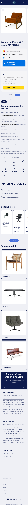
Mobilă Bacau (9, 404)
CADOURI (17, 413)
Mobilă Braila (10, 402)
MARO (4, 101)
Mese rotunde (9, 438)
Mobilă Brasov (12, 398)
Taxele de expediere (9, 96)
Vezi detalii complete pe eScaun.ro (13, 87)
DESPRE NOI (16, 157)
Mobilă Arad (17, 402)
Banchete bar (6, 442)
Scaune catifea (10, 433)
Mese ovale (17, 438)
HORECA (5, 415)
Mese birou (18, 435)
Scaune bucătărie (12, 424)
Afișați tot (14, 240)
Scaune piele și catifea (13, 431)
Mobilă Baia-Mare (14, 406)
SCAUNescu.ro (12, 504)
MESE (4, 306)
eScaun (7, 148)
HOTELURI (5, 484)
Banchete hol (6, 440)
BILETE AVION (6, 481)
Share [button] (4, 175)
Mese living (11, 435)
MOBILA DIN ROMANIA (14, 409)
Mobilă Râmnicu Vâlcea (12, 407)
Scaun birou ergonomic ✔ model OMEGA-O (18, 228)
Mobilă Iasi (5, 397)
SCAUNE (5, 276)
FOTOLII (5, 337)
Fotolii (20, 444)
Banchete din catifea (13, 444)
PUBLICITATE (11, 415)
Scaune (5, 424)
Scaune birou (13, 427)
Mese (16, 433)
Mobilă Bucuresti (7, 395)
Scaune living (21, 424)
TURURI (4, 487)
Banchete (13, 442)
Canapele (5, 445)
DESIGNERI (12, 413)
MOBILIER (21, 411)
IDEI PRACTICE (14, 411)
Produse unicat (10, 429)
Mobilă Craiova (20, 398)
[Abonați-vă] (22, 386)
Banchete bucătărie (15, 440)
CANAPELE (6, 416)
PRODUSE (5, 413)
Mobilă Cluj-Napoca (17, 395)
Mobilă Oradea (14, 400)
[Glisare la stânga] (11, 35)
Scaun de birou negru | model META (5, 223)
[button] (1, 2)
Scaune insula (13, 426)
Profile (4, 493)
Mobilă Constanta (13, 397)
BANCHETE (6, 367)
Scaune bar (6, 426)
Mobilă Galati (6, 400)
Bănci (22, 438)
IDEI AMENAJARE (7, 456)
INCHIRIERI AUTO (7, 478)
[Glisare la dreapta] (16, 35)
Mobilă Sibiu (17, 404)
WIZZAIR (5, 490)
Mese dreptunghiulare (12, 436)
